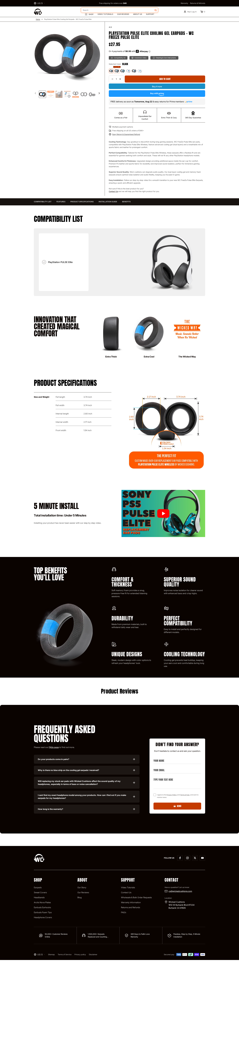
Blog (79, 897)
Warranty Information (131, 902)
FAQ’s (123, 912)
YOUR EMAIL (158, 767)
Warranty (184, 3)
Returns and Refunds (130, 907)
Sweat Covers (40, 892)
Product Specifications (82, 202)
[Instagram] (187, 858)
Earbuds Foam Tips (43, 912)
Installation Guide (108, 202)
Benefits (126, 202)
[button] (99, 93)
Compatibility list (42, 202)
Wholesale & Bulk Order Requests (136, 897)
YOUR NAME (157, 758)
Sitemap (51, 954)
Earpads (38, 887)
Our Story (81, 887)
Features (60, 202)
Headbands (39, 897)
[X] (195, 858)
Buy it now (157, 86)
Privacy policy (80, 954)
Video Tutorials (105, 14)
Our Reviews (123, 14)
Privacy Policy (172, 795)
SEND (179, 806)
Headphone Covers (43, 917)
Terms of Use (184, 795)
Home (38, 19)
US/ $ (40, 3)
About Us (137, 14)
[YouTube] (202, 858)
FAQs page (54, 747)
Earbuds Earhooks (42, 907)
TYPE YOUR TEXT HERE (161, 777)
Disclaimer (93, 954)
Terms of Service (64, 954)
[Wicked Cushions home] (38, 12)
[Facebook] (180, 858)
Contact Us (113, 191)
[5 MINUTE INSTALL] (163, 513)
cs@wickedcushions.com (180, 891)
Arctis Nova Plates (42, 902)
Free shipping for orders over (113, 3)
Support (150, 14)
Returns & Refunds (197, 3)
